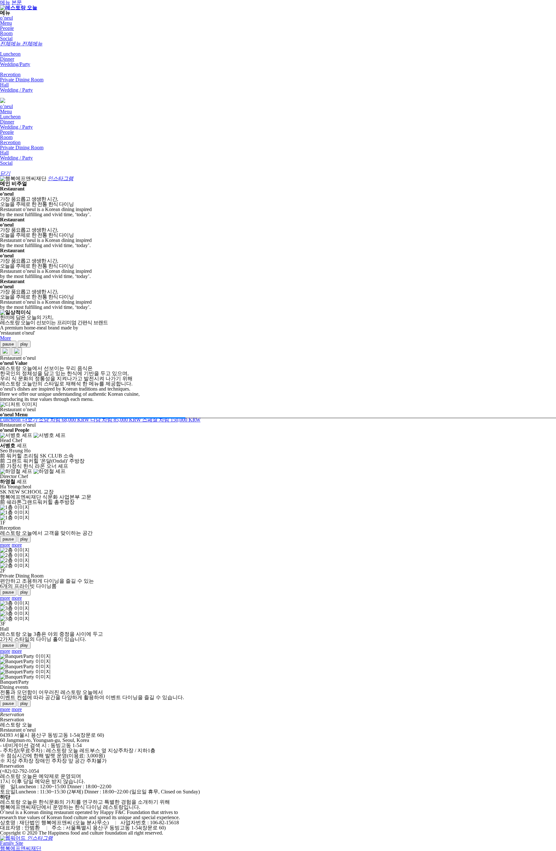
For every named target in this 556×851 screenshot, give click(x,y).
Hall (4, 85)
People (7, 28)
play (24, 344)
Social (6, 38)
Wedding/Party (15, 64)
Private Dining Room (21, 79)
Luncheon (10, 54)
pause (8, 344)
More (5, 338)
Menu (6, 23)
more (5, 545)
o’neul (6, 18)
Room (6, 33)
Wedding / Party (16, 90)
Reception (10, 74)
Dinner (7, 59)
